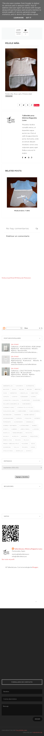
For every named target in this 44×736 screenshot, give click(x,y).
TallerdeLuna (21, 730)
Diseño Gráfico (29, 414)
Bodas (14, 389)
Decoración (7, 414)
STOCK (33, 443)
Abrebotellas (8, 386)
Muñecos (15, 436)
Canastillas (24, 393)
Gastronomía (18, 422)
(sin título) (15, 344)
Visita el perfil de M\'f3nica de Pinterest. (16, 278)
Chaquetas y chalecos (11, 400)
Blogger (35, 567)
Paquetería (34, 436)
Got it (28, 18)
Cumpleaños (22, 411)
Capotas (14, 396)
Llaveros (35, 429)
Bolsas (21, 389)
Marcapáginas (18, 433)
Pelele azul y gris (22, 211)
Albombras (19, 386)
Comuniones (26, 404)
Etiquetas (28, 418)
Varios (33, 447)
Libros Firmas (24, 429)
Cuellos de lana (9, 411)
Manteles (6, 433)
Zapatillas (19, 451)
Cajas (5, 393)
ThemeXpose (37, 732)
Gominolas (29, 422)
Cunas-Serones (34, 411)
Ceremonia (24, 396)
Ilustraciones (24, 425)
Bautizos (6, 389)
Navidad (24, 436)
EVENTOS (37, 418)
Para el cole (7, 440)
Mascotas (28, 433)
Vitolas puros (8, 451)
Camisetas (13, 393)
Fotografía (7, 422)
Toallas (16, 447)
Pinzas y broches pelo (11, 443)
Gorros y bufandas (10, 425)
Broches (38, 389)
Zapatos (28, 451)
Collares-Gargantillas (11, 404)
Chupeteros (26, 400)
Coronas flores (8, 407)
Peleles (26, 440)
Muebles (6, 436)
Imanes (34, 425)
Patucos (18, 440)
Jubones (14, 429)
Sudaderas (7, 447)
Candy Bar (34, 393)
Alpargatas (30, 386)
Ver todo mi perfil (8, 559)
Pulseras (25, 443)
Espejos (19, 418)
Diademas (17, 414)
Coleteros (36, 400)
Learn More (19, 18)
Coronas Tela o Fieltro (25, 407)
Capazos (6, 396)
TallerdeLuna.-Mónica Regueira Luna (28, 549)
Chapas (33, 396)
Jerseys (5, 429)
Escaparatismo (8, 418)
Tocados (25, 447)
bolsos (29, 389)
